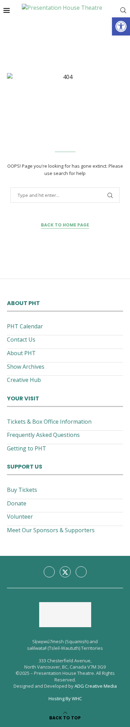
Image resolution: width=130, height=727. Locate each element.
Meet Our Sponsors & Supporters (51, 530)
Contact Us (21, 339)
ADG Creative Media (96, 686)
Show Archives (25, 366)
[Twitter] (65, 571)
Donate (16, 503)
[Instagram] (81, 571)
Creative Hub (24, 380)
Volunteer (20, 516)
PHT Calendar (25, 326)
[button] (121, 26)
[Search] (123, 10)
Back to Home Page (65, 225)
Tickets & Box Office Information (49, 421)
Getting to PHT (26, 448)
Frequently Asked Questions (43, 435)
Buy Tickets (22, 490)
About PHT (21, 353)
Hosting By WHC (65, 698)
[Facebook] (49, 571)
